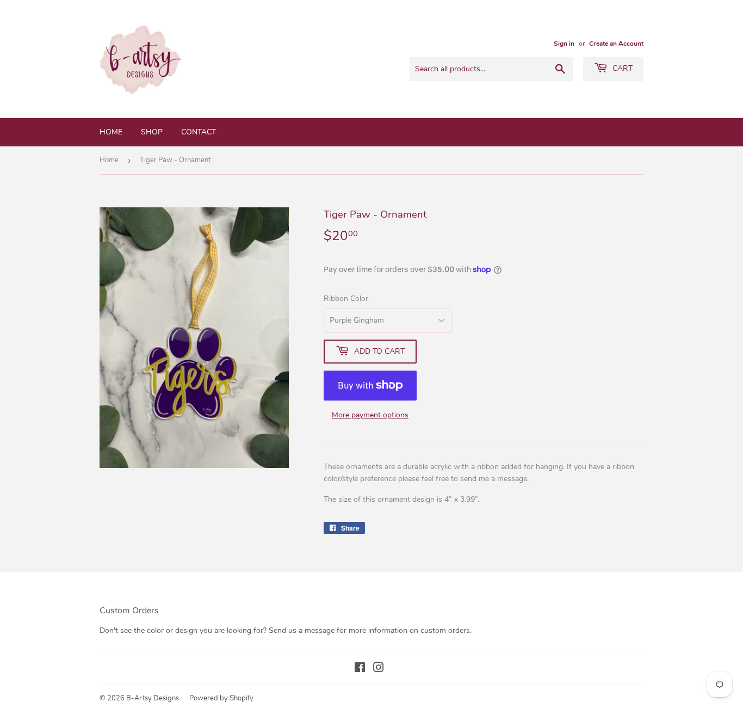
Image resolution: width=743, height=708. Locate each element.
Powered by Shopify (221, 698)
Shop (152, 132)
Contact (198, 132)
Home (111, 132)
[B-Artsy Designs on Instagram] (378, 669)
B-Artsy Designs (152, 698)
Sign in (564, 43)
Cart (621, 68)
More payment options (370, 415)
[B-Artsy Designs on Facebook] (360, 669)
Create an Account (616, 43)
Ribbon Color (346, 298)
